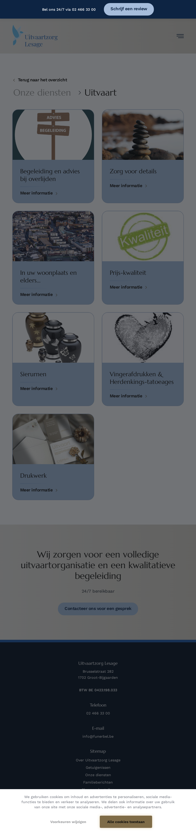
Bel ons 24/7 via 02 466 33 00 (69, 9)
